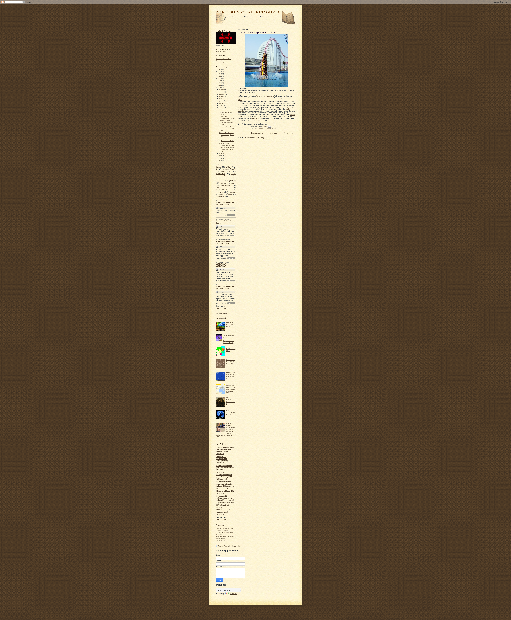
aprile (221, 105)
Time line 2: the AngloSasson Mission (256, 32)
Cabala (218, 167)
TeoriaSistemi (225, 171)
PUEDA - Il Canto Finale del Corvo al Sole (225, 204)
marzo (221, 107)
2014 (219, 83)
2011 (219, 155)
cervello (233, 174)
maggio (221, 103)
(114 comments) (223, 460)
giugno (221, 101)
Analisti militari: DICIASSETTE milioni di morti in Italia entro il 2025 (230, 389)
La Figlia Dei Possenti (222, 530)
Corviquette (219, 60)
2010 (219, 158)
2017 (219, 76)
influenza (224, 183)
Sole (217, 169)
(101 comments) (225, 491)
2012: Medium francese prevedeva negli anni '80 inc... (226, 134)
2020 (219, 69)
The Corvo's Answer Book (223, 59)
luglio (221, 98)
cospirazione (220, 178)
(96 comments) (225, 505)
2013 (219, 85)
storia (221, 194)
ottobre (221, 92)
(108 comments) (225, 477)
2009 (219, 160)
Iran (290, 98)
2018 (219, 74)
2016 (219, 78)
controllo (225, 176)
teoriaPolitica (220, 196)
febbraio (222, 110)
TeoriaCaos (225, 169)
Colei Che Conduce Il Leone (224, 528)
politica (219, 192)
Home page (273, 133)
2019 (219, 71)
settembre (222, 94)
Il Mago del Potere (221, 540)
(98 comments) (225, 498)
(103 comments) (225, 484)
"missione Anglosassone (265, 96)
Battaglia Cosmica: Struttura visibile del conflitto (226, 122)
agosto (221, 96)
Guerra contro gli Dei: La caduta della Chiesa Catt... (226, 149)
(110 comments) (225, 469)
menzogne (253, 98)
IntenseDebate (221, 308)
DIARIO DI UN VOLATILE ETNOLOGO (247, 12)
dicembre (222, 89)
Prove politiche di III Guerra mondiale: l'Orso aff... (227, 128)
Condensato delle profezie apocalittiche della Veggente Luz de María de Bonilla (228, 339)
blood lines (255, 118)
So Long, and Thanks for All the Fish (230, 412)
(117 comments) (225, 451)
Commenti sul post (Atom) (254, 138)
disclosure (219, 181)
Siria (240, 100)
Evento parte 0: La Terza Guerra (225, 222)
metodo (218, 187)
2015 (219, 80)
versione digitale (221, 51)
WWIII (274, 128)
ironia (233, 183)
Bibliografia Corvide (221, 62)
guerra (232, 180)
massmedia (225, 185)
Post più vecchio (289, 133)
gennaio (222, 153)
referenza (233, 192)
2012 (219, 87)
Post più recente (257, 133)
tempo (230, 194)
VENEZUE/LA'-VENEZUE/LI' (221, 265)
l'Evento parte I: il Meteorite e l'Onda (230, 349)
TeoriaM (233, 169)
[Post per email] (269, 126)
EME (228, 167)
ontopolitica (221, 189)
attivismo (220, 173)
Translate (233, 594)
